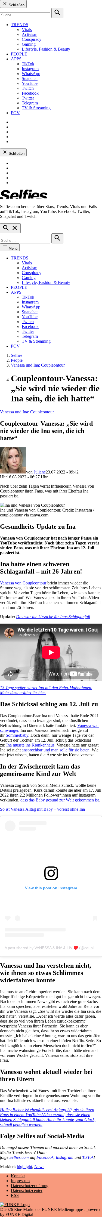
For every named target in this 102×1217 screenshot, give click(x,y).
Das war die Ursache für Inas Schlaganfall (53, 616)
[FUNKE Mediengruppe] (15, 1204)
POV (15, 112)
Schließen (16, 5)
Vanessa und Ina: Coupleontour (38, 365)
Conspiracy (31, 39)
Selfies (16, 355)
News (39, 1166)
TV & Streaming (36, 108)
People (17, 360)
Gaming (29, 44)
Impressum (20, 1180)
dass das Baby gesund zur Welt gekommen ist (59, 800)
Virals (27, 29)
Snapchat (30, 78)
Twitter (28, 98)
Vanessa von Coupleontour (23, 583)
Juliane (40, 472)
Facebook (30, 93)
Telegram (30, 103)
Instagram (30, 68)
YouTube (30, 83)
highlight (24, 1166)
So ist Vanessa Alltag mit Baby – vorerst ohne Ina (42, 809)
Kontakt (18, 1175)
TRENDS (19, 24)
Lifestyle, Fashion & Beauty (46, 49)
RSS (15, 1195)
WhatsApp (31, 73)
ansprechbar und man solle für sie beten (55, 750)
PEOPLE (19, 54)
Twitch (28, 88)
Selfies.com (19, 1157)
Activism (29, 34)
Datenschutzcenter (26, 1190)
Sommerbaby (17, 735)
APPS (16, 59)
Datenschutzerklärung (29, 1185)
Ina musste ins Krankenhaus (30, 745)
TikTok (28, 63)
